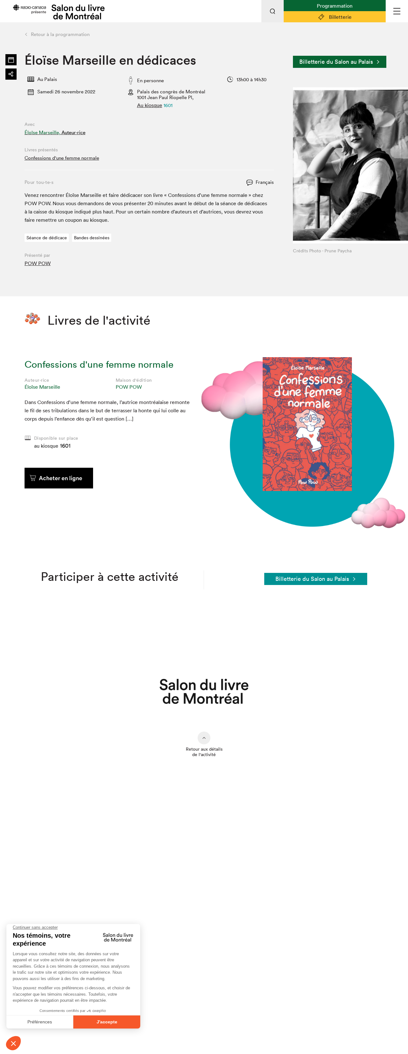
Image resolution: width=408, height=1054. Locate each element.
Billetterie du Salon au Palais (336, 61)
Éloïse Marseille (42, 387)
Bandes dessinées (91, 238)
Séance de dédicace (46, 238)
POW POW (38, 263)
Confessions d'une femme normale (62, 158)
